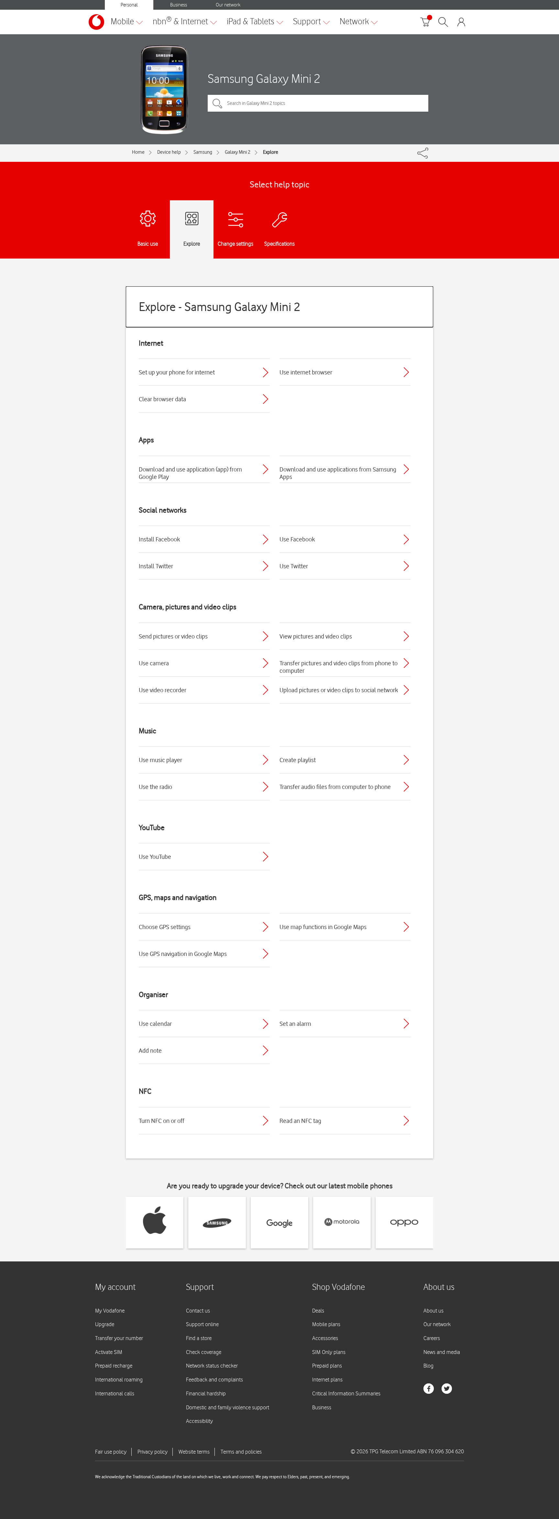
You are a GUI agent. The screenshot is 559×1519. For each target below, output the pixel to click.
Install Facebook (159, 539)
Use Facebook (297, 539)
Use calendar (155, 1023)
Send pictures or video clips (173, 636)
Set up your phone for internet (177, 372)
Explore (270, 152)
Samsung (202, 152)
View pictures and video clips (316, 636)
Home (138, 152)
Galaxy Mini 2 (237, 152)
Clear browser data (162, 399)
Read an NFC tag (300, 1120)
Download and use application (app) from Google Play (190, 473)
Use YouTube (155, 856)
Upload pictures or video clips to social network (339, 689)
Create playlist (298, 759)
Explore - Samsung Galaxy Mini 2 (220, 306)
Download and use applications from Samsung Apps (338, 473)
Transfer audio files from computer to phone (335, 786)
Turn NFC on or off (161, 1120)
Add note (150, 1050)
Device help (169, 152)
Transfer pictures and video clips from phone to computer (339, 667)
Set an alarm (295, 1023)
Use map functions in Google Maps (323, 926)
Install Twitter (156, 566)
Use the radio (155, 786)
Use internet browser (306, 372)
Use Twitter (294, 566)
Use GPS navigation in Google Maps (183, 953)
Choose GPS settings (165, 926)
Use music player (160, 759)
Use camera (154, 663)
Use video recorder (162, 689)
